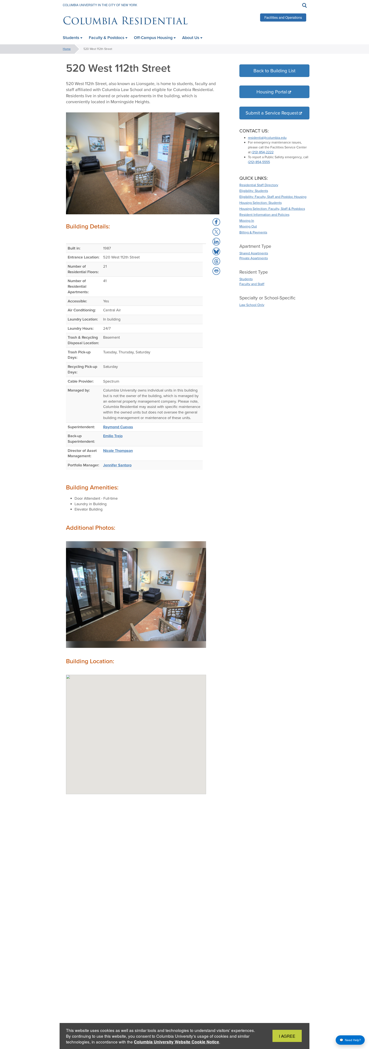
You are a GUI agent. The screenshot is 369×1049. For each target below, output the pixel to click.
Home (67, 49)
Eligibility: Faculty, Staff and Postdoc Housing (272, 196)
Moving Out (248, 226)
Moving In (246, 220)
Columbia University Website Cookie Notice (176, 1042)
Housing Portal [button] (271, 91)
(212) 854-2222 (263, 152)
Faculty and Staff (251, 283)
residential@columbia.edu (267, 137)
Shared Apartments (253, 253)
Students (246, 279)
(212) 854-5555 (259, 162)
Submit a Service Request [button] (272, 112)
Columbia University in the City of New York (100, 5)
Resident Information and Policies (264, 214)
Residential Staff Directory (258, 185)
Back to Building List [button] (274, 70)
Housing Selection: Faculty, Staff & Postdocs (272, 208)
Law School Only (251, 304)
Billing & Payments (253, 232)
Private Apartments (253, 258)
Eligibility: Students (253, 190)
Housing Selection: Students (260, 202)
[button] (81, 594)
